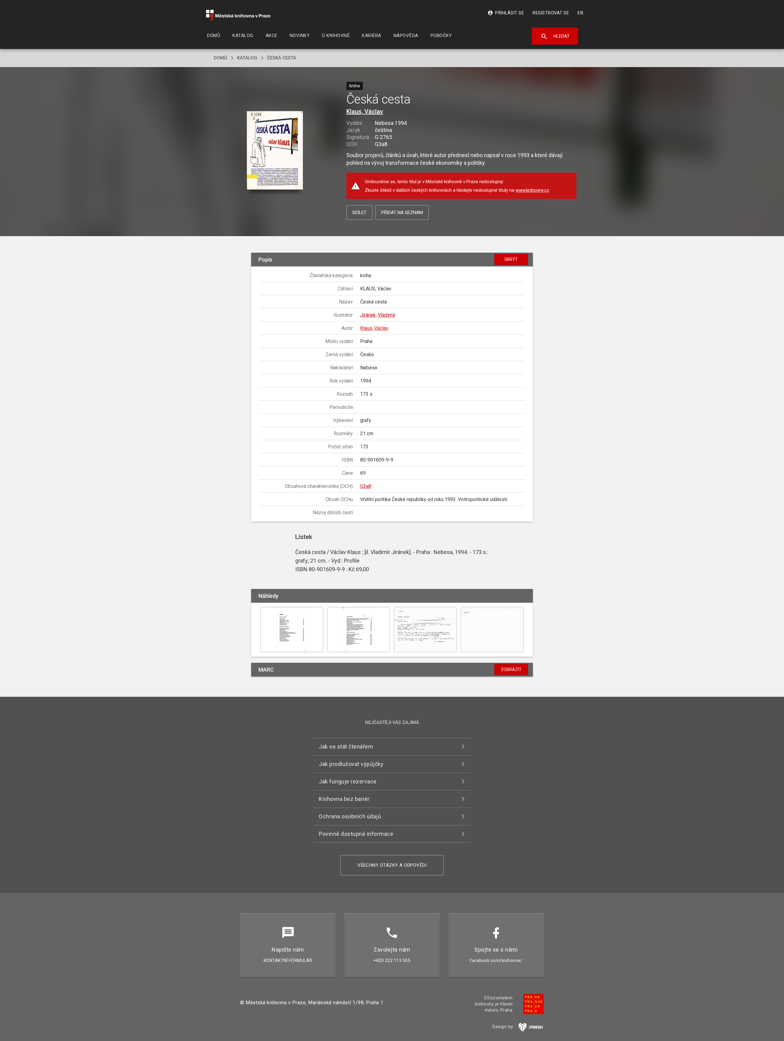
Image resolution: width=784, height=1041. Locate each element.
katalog (247, 58)
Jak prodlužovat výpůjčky (351, 764)
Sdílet (359, 212)
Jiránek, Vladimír (377, 315)
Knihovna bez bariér (344, 799)
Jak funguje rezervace (348, 781)
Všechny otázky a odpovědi (392, 865)
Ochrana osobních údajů (350, 816)
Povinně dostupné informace (356, 834)
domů (220, 58)
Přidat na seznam (402, 212)
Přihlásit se (506, 13)
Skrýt (511, 259)
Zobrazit (511, 669)
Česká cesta (281, 58)
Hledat (555, 36)
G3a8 (365, 486)
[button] (275, 150)
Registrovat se (551, 12)
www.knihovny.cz (532, 190)
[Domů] (238, 15)
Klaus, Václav (364, 111)
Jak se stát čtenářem (346, 746)
